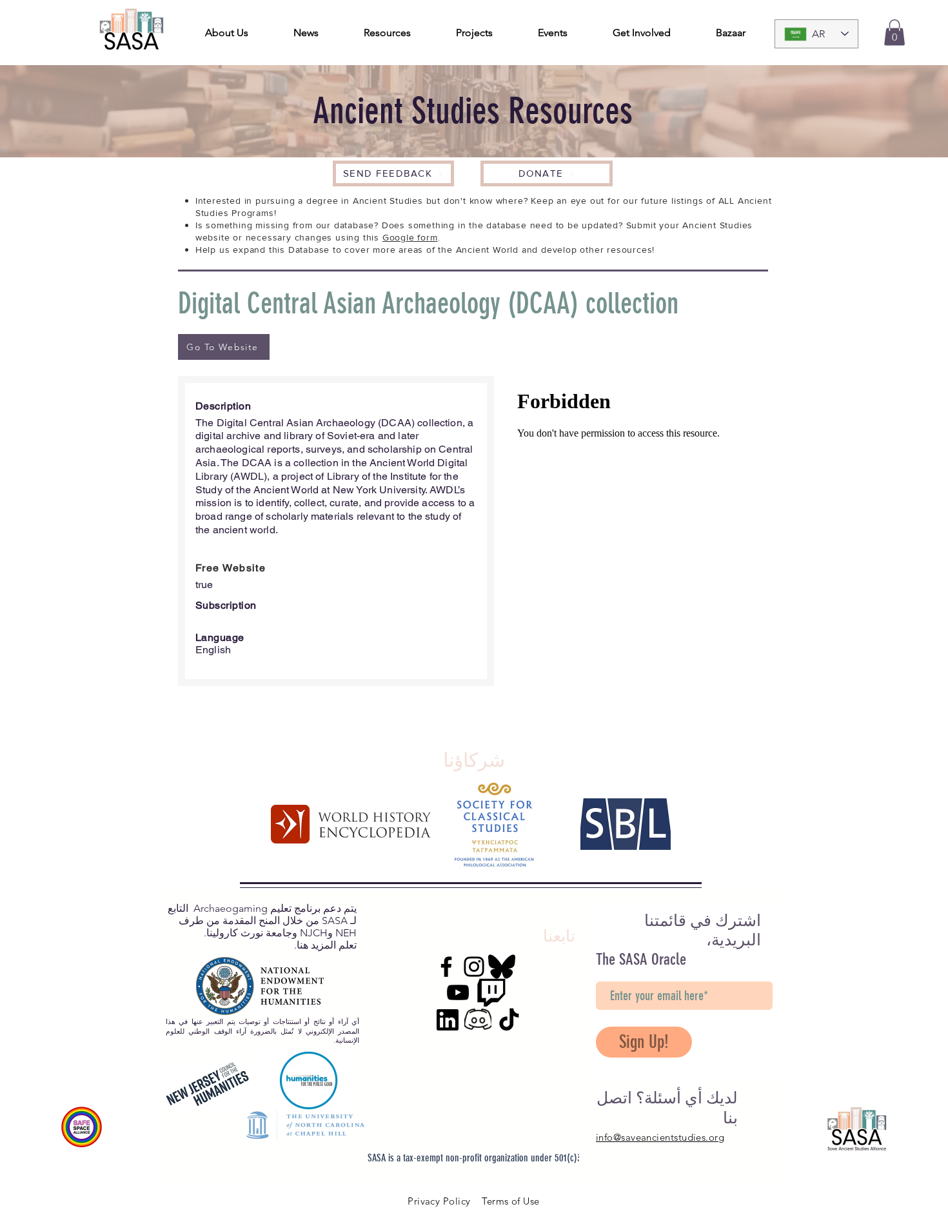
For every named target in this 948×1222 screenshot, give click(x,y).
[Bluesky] (501, 966)
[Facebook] (446, 966)
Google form (410, 237)
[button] (894, 32)
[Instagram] (474, 966)
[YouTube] (457, 992)
